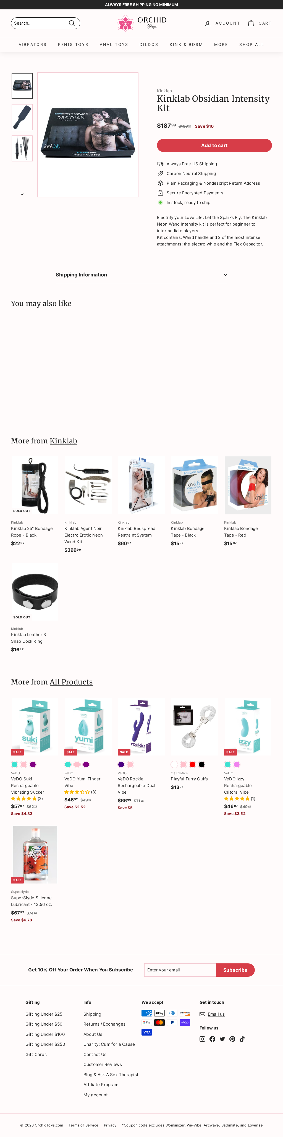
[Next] (22, 192)
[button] (24, 798)
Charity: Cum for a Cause (109, 1044)
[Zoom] (88, 135)
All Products (71, 682)
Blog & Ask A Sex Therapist (110, 1074)
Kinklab (164, 90)
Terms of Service (83, 1125)
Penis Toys (73, 44)
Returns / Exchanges (104, 1024)
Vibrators (33, 44)
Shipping (92, 1014)
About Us (92, 1034)
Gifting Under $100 (45, 1034)
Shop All (251, 44)
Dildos (149, 44)
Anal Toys (114, 44)
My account (95, 1094)
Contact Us (95, 1054)
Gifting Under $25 (43, 1014)
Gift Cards (36, 1054)
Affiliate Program (101, 1084)
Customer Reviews (102, 1064)
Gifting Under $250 (45, 1044)
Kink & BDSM (186, 44)
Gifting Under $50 (44, 1024)
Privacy (110, 1125)
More (221, 44)
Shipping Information (81, 275)
